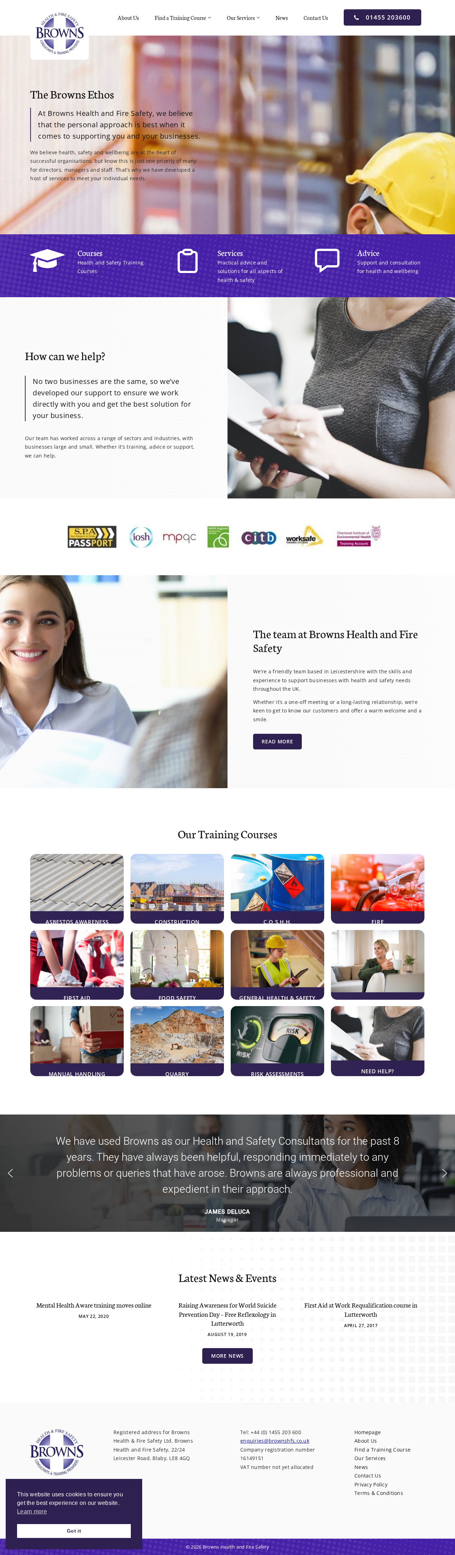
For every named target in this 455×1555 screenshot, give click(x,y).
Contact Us (316, 17)
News (281, 17)
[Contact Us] (355, 265)
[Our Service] (215, 265)
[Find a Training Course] (75, 265)
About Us (128, 17)
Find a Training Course (180, 17)
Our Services (241, 17)
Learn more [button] (32, 1511)
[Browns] (60, 33)
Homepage (367, 1432)
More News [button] (227, 1355)
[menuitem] (129, 18)
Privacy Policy (370, 1484)
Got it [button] (74, 1531)
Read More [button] (277, 741)
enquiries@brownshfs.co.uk (274, 1440)
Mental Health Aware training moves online (93, 1304)
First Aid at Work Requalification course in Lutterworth (360, 1309)
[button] (10, 1173)
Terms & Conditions (378, 1493)
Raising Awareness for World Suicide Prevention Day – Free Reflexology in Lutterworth (227, 1313)
